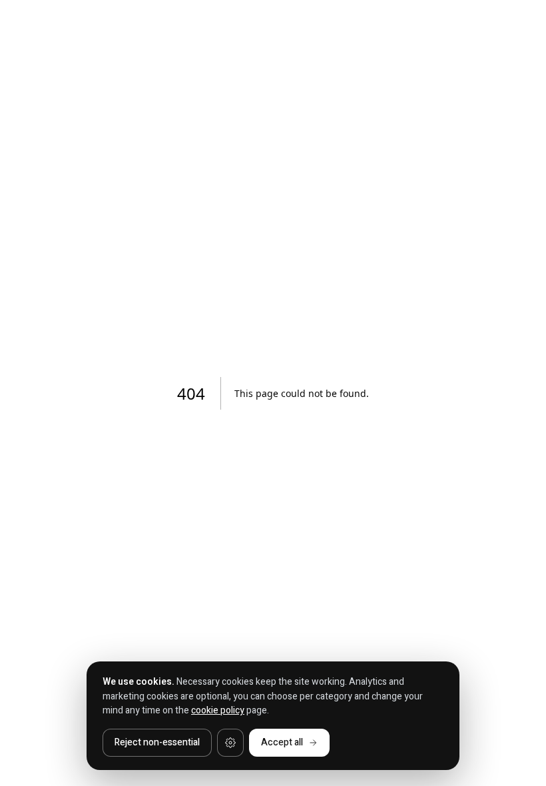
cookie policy (217, 710)
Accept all (282, 742)
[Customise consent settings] (230, 743)
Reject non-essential (157, 742)
